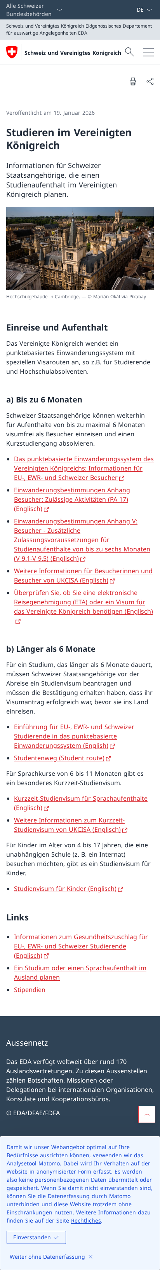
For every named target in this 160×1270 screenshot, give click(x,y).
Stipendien (29, 989)
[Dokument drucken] (132, 81)
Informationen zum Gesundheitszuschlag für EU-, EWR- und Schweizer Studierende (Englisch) (81, 946)
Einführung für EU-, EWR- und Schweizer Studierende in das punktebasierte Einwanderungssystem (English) (74, 736)
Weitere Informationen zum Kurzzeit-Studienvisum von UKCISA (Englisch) (69, 825)
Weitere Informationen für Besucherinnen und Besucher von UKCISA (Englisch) (83, 575)
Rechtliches (86, 1220)
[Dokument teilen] (149, 81)
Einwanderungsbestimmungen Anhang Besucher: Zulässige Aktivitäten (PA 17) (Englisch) (72, 499)
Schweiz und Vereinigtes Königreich (72, 52)
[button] (146, 1114)
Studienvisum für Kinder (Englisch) (65, 888)
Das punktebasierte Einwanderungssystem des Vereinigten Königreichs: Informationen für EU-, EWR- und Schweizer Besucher (84, 468)
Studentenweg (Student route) (59, 758)
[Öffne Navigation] (148, 52)
